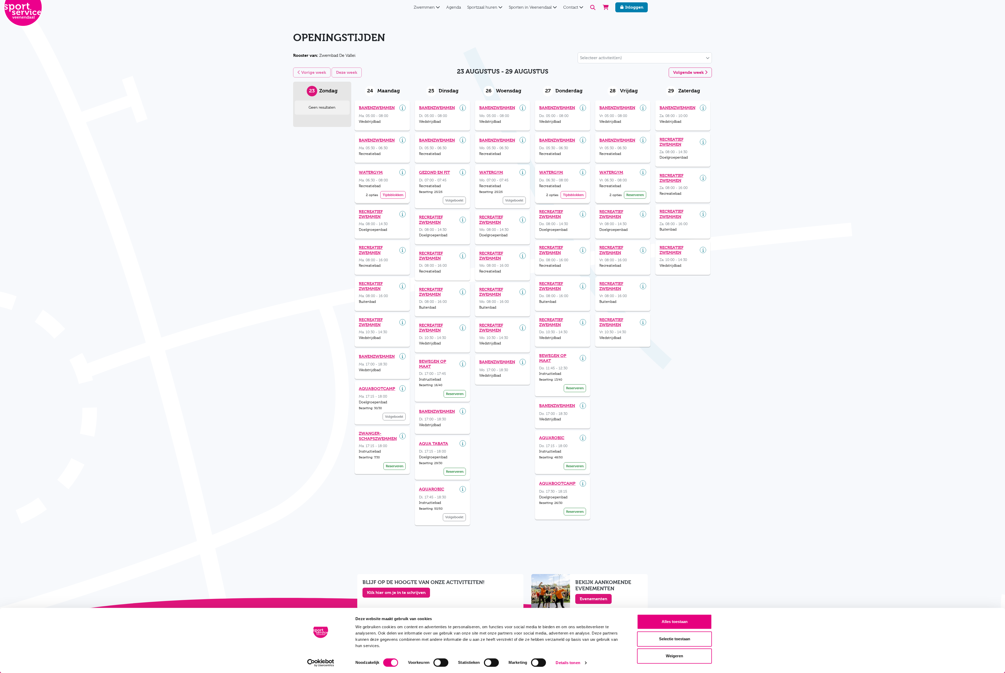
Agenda (453, 7)
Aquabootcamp (377, 388)
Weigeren (674, 656)
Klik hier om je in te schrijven (396, 592)
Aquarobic (431, 489)
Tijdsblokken (393, 195)
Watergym (371, 172)
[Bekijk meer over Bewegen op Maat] (463, 364)
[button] (708, 58)
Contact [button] (571, 7)
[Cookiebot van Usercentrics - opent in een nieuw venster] (321, 663)
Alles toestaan (675, 621)
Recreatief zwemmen (371, 214)
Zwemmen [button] (425, 7)
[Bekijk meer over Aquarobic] (463, 489)
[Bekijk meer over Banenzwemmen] (402, 108)
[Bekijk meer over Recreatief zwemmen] (402, 214)
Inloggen (633, 7)
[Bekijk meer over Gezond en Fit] (463, 172)
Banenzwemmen (377, 107)
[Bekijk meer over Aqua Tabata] (463, 443)
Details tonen (568, 662)
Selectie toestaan (674, 639)
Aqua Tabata (433, 443)
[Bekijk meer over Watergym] (402, 172)
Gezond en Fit (434, 172)
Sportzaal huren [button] (482, 7)
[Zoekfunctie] (593, 7)
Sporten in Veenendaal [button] (531, 7)
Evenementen (593, 598)
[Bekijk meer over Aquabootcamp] (402, 388)
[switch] (440, 662)
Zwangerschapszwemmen (378, 436)
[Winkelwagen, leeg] (605, 7)
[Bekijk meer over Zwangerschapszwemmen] (402, 436)
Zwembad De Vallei (324, 55)
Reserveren (394, 466)
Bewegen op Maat (432, 364)
